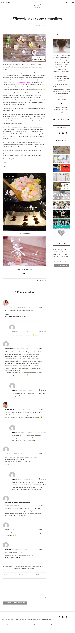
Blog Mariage (16, 617)
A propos (4, 624)
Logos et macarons (38, 624)
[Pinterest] (6, 2)
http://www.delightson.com (17, 316)
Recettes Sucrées (37, 15)
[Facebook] (56, 133)
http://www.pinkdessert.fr (13, 557)
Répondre (39, 307)
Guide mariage (48, 624)
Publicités (29, 624)
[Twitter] (59, 133)
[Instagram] (8, 2)
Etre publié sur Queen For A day (16, 624)
